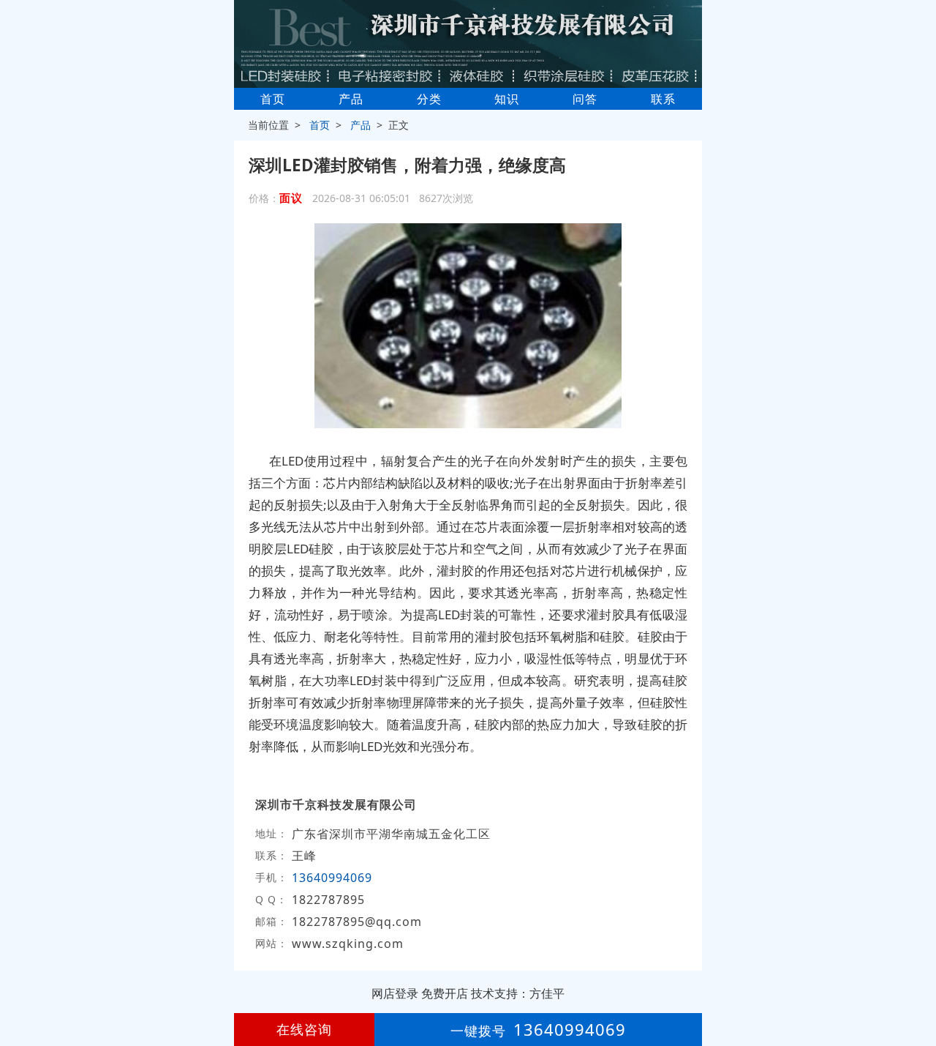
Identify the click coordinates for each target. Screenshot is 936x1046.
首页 (272, 99)
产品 (351, 99)
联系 (663, 99)
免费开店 (444, 993)
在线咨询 (304, 1029)
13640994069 (332, 878)
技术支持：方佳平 (518, 993)
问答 (585, 99)
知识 (506, 99)
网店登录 (394, 993)
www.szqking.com (348, 943)
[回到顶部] (917, 990)
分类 (429, 99)
